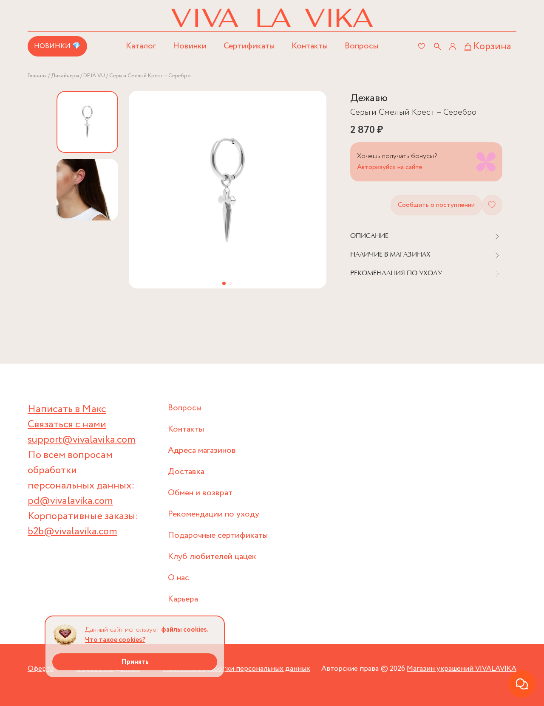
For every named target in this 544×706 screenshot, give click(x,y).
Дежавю (369, 98)
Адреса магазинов (202, 450)
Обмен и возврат (200, 493)
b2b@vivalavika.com (72, 531)
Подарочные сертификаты (218, 535)
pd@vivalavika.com (70, 501)
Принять (135, 662)
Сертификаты (249, 46)
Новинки (190, 46)
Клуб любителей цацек (212, 557)
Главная (37, 76)
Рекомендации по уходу (213, 514)
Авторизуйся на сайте (389, 167)
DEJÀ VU (94, 76)
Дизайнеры (65, 76)
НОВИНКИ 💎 (57, 46)
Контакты (310, 46)
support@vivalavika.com (82, 439)
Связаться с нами (67, 424)
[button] (224, 283)
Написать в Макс (67, 409)
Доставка (186, 472)
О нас (178, 578)
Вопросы (361, 46)
